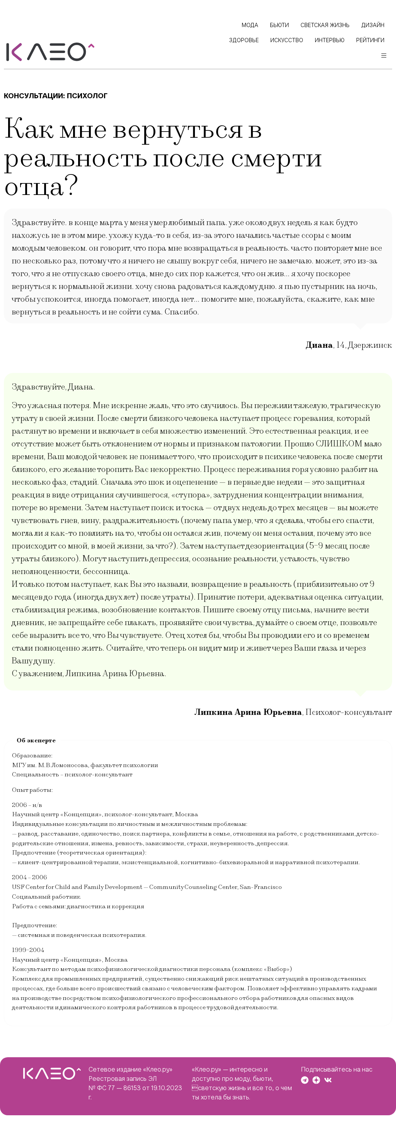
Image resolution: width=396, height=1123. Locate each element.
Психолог (87, 95)
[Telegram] (305, 1080)
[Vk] (328, 1080)
